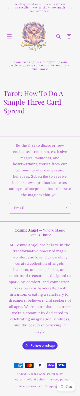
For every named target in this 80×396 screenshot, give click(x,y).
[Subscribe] (66, 208)
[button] (9, 36)
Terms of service (30, 386)
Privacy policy (59, 379)
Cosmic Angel (37, 373)
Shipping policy (55, 386)
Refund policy (36, 379)
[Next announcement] (71, 7)
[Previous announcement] (8, 7)
